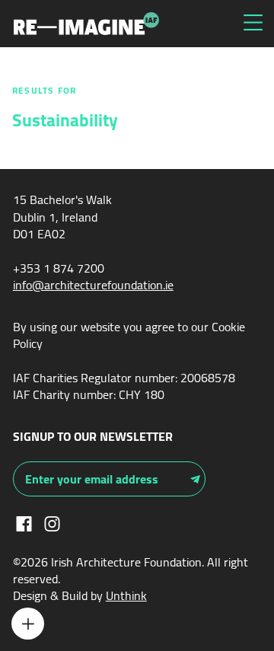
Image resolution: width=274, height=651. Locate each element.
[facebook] (24, 522)
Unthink (126, 595)
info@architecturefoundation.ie (93, 284)
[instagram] (52, 522)
